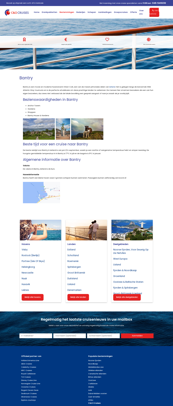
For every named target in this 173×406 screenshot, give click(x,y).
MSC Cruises (26, 370)
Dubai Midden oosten (97, 393)
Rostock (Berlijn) (31, 255)
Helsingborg (28, 267)
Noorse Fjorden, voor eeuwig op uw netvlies (131, 251)
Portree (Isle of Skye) (33, 261)
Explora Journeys (28, 400)
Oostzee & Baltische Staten (128, 282)
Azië (90, 390)
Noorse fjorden (94, 360)
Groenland (119, 276)
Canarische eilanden (97, 373)
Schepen (92, 12)
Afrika (90, 400)
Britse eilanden (94, 377)
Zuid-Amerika (94, 397)
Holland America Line (30, 360)
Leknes (25, 290)
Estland (71, 249)
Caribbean (93, 383)
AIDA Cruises (26, 363)
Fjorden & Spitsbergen (125, 287)
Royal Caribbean (28, 373)
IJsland (71, 284)
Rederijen (80, 12)
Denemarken (74, 290)
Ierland (112, 87)
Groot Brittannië (76, 272)
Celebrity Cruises (28, 367)
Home (36, 12)
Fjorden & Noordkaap (125, 270)
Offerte (133, 12)
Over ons (141, 12)
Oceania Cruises (28, 387)
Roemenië (72, 261)
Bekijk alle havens (33, 297)
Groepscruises (121, 12)
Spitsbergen (74, 267)
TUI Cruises (26, 377)
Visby (25, 249)
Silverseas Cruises (29, 397)
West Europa (120, 258)
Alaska (91, 387)
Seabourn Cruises (29, 393)
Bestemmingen (67, 12)
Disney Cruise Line (29, 380)
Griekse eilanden (95, 370)
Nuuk (24, 278)
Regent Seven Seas (29, 390)
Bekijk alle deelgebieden (127, 297)
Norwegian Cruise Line (30, 383)
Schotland (73, 255)
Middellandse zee (96, 367)
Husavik (26, 284)
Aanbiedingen (105, 12)
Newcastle (27, 272)
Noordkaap (93, 363)
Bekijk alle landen (78, 297)
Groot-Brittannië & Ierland (127, 293)
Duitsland (72, 278)
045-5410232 (159, 3)
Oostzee (92, 380)
